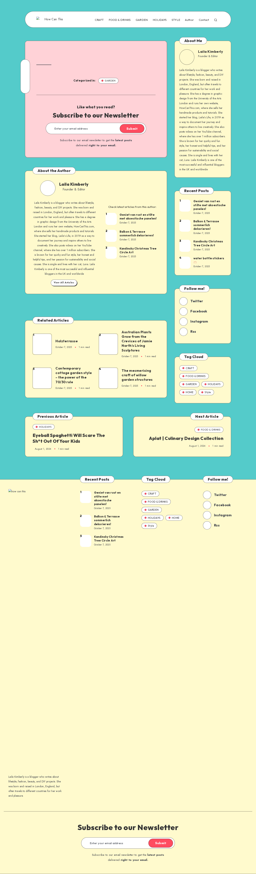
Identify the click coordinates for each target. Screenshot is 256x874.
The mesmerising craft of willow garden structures (137, 375)
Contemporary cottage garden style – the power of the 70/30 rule (73, 375)
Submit (132, 128)
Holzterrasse (66, 341)
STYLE (176, 20)
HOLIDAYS (160, 20)
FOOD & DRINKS (120, 20)
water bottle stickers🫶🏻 (208, 260)
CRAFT (99, 20)
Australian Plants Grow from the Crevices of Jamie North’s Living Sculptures (137, 341)
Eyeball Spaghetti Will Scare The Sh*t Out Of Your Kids (69, 438)
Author (189, 20)
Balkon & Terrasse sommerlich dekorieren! (137, 233)
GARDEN (142, 20)
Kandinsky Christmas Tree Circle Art (138, 250)
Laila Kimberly (74, 184)
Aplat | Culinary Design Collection (186, 438)
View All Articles (64, 282)
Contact (204, 20)
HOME (189, 392)
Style (208, 392)
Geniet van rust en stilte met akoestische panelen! (138, 216)
